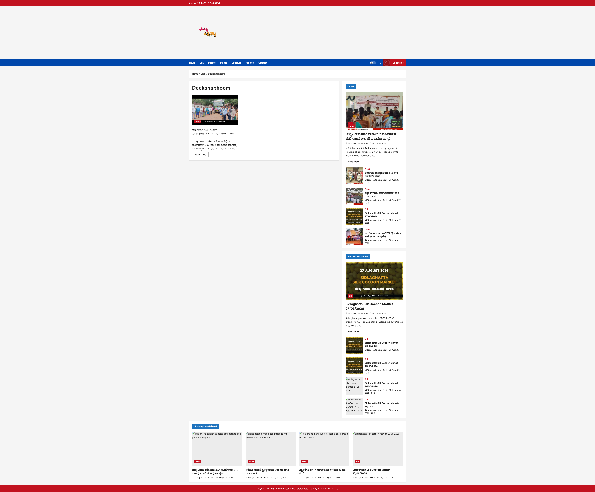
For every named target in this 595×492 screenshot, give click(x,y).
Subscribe (398, 62)
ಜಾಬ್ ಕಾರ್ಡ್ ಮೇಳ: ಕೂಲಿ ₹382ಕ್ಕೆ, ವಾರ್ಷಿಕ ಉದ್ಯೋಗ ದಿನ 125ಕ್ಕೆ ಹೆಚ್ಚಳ (354, 236)
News (192, 62)
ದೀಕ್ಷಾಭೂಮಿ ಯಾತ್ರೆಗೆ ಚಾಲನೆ (205, 129)
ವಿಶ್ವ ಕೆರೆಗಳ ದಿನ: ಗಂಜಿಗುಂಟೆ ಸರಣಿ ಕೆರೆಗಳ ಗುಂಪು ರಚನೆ (354, 196)
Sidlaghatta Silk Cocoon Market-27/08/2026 (354, 216)
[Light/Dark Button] (373, 62)
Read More (202, 155)
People (212, 62)
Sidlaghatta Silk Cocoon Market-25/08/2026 (354, 365)
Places (223, 62)
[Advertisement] (341, 32)
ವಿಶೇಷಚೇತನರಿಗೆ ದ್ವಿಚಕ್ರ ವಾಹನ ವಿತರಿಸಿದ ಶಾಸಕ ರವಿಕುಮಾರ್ (354, 175)
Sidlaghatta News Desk (204, 133)
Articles (250, 62)
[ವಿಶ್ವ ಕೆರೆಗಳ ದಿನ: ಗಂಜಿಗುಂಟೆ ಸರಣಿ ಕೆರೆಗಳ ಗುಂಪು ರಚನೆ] (324, 449)
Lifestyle (236, 62)
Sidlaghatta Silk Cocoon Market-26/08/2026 (354, 345)
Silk (202, 62)
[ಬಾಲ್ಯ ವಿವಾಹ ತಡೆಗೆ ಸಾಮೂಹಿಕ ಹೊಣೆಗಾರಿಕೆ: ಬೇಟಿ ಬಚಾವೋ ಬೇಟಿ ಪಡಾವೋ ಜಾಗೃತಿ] (374, 111)
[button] (380, 63)
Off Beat (262, 62)
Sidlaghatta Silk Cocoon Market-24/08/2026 (354, 386)
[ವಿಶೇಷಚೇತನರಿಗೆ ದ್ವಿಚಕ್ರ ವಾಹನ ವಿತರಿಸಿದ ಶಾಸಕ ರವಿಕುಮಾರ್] (271, 449)
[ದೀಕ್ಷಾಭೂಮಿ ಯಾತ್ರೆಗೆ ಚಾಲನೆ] (215, 110)
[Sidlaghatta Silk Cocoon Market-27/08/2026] (374, 281)
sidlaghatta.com (305, 488)
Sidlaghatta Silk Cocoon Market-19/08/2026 (354, 406)
